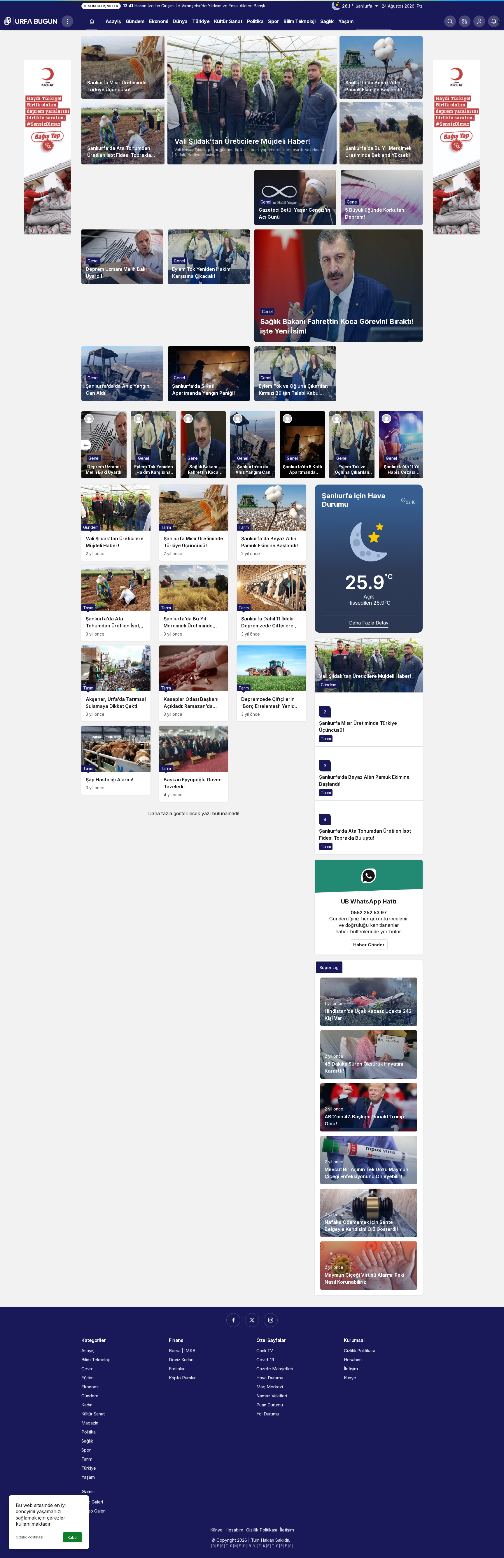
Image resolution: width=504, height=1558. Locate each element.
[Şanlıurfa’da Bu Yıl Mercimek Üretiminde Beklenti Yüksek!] (381, 133)
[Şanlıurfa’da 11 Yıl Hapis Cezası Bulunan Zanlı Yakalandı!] (401, 444)
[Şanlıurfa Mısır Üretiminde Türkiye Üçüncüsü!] (122, 67)
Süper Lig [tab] (329, 967)
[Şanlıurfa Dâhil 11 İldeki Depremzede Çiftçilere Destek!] (271, 603)
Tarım (326, 738)
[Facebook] (233, 1320)
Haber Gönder (368, 945)
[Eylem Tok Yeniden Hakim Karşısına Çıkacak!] (153, 444)
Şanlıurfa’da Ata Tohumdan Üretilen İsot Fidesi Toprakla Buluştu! (119, 155)
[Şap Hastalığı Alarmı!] (115, 760)
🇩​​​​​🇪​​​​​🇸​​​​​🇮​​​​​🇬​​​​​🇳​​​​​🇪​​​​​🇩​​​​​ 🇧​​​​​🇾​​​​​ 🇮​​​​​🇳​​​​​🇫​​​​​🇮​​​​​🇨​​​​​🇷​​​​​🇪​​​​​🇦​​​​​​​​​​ (252, 1546)
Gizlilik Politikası (29, 1537)
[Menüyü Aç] (67, 21)
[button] (464, 21)
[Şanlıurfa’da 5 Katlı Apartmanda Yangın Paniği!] (302, 444)
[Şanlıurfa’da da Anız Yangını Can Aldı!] (252, 444)
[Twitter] (252, 1320)
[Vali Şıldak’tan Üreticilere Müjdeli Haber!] (252, 100)
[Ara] (450, 21)
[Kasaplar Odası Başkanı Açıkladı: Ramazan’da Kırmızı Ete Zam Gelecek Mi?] (193, 683)
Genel (265, 201)
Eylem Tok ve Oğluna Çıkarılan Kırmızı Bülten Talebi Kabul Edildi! (293, 393)
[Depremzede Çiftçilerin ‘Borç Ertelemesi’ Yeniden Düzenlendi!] (271, 683)
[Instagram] (271, 1320)
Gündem (328, 684)
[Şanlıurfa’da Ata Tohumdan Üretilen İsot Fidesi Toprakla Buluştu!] (122, 133)
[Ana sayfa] (91, 21)
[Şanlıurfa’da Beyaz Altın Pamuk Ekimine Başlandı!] (381, 67)
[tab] (355, 967)
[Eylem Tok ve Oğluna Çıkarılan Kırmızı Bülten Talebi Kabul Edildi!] (351, 444)
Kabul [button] (72, 1537)
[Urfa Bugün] (30, 21)
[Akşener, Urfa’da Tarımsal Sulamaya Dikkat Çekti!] (115, 683)
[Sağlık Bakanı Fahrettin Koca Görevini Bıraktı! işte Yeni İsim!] (338, 285)
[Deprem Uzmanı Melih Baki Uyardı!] (104, 444)
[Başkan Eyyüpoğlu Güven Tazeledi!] (193, 764)
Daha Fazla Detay (368, 623)
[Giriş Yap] (479, 21)
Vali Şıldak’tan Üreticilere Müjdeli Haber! (242, 141)
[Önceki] (86, 445)
